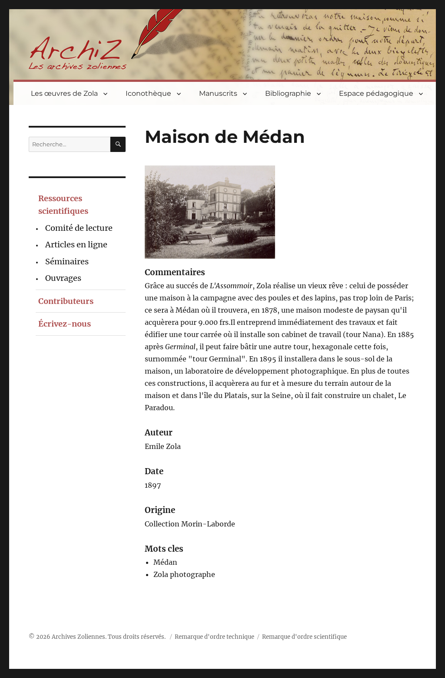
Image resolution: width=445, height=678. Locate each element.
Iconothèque (148, 93)
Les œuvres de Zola (64, 93)
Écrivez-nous (64, 324)
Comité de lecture (79, 228)
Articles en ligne (76, 244)
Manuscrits (218, 93)
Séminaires (67, 261)
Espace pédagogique (376, 93)
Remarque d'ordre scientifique (304, 637)
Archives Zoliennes (78, 637)
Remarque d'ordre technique (214, 637)
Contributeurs (65, 301)
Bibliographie (288, 93)
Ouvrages (63, 278)
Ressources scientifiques (63, 204)
